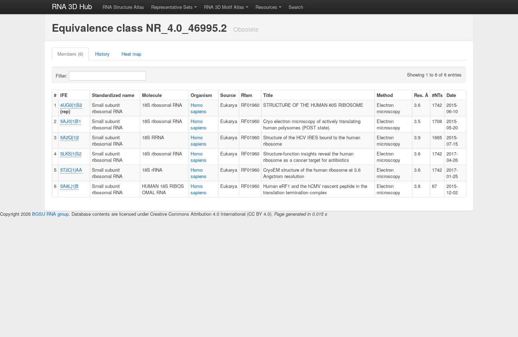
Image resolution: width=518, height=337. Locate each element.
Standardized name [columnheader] (113, 95)
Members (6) (70, 53)
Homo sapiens (198, 108)
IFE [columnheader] (64, 95)
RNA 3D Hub (72, 6)
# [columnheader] (55, 95)
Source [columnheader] (228, 95)
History (102, 53)
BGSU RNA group (50, 213)
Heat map (131, 53)
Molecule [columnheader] (152, 95)
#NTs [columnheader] (437, 95)
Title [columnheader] (268, 95)
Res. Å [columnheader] (421, 95)
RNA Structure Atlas (123, 7)
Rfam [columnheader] (246, 95)
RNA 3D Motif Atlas (224, 7)
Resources (266, 7)
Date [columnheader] (451, 95)
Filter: (62, 75)
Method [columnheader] (385, 95)
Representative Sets (172, 7)
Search (296, 7)
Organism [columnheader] (201, 95)
